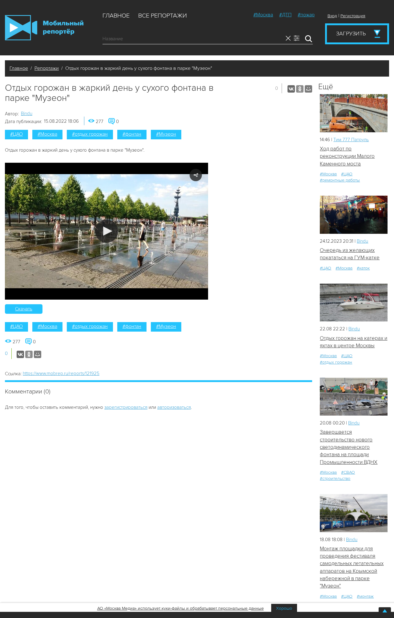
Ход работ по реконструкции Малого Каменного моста (347, 156)
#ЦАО (16, 134)
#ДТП (285, 15)
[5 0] (354, 113)
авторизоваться (174, 407)
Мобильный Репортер (44, 27)
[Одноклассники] (300, 89)
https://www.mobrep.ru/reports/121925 (61, 373)
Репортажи (46, 68)
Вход (332, 15)
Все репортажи (162, 15)
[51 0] (354, 513)
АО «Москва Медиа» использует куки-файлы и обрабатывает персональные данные (180, 608)
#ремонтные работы (340, 180)
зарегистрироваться (125, 407)
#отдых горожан (90, 134)
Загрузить (351, 33)
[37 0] (354, 302)
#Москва (263, 15)
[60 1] (354, 397)
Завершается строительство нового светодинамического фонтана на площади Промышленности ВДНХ (348, 447)
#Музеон (166, 134)
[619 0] (354, 214)
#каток (363, 268)
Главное (116, 15)
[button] (106, 231)
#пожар (306, 15)
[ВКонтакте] (291, 89)
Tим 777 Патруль (351, 139)
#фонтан (132, 134)
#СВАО (348, 472)
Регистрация (352, 15)
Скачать (23, 309)
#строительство (335, 478)
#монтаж (365, 596)
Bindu (26, 113)
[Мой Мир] (308, 89)
